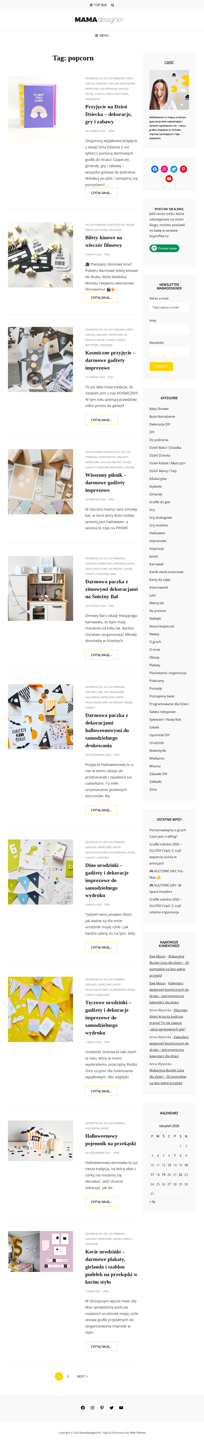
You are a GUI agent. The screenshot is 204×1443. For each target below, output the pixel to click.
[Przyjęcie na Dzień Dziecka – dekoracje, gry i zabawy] (40, 108)
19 (163, 1174)
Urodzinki (115, 230)
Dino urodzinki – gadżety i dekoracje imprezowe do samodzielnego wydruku (107, 880)
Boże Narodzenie (162, 416)
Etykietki (155, 486)
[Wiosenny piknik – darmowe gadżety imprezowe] (40, 481)
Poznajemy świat (162, 696)
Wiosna (129, 467)
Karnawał (119, 563)
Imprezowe (92, 88)
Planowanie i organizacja (167, 673)
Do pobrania (117, 78)
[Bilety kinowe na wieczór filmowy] (40, 254)
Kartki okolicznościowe (166, 572)
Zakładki (155, 781)
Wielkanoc (117, 467)
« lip (152, 1201)
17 (152, 1174)
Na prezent (114, 462)
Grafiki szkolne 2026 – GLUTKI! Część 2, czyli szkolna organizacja (165, 905)
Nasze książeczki (161, 626)
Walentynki (157, 750)
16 (186, 1165)
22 (180, 1174)
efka (111, 131)
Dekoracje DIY (94, 78)
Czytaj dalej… (104, 194)
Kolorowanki (108, 88)
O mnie (154, 649)
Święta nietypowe (117, 94)
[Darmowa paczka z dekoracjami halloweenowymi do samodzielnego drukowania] (40, 716)
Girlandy (102, 83)
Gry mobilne (158, 525)
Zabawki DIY (92, 99)
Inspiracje (156, 548)
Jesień (153, 556)
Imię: (153, 320)
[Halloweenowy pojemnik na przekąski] (40, 1140)
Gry (111, 83)
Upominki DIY (159, 735)
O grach (155, 642)
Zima (113, 574)
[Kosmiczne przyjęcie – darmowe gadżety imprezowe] (40, 359)
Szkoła (154, 727)
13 (169, 1165)
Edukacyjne (157, 478)
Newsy (154, 634)
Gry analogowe (125, 83)
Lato (103, 462)
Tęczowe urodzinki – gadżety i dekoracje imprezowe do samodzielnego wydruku (108, 1018)
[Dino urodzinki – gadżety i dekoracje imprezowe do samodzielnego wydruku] (40, 872)
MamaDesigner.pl (90, 1432)
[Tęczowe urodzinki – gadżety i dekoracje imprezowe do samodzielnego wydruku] (40, 1009)
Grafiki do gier (160, 502)
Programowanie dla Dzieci (169, 704)
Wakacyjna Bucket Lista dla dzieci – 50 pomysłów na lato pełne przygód (167, 1076)
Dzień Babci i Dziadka (165, 447)
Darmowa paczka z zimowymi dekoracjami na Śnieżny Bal (111, 589)
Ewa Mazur (157, 956)
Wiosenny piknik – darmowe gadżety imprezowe (105, 482)
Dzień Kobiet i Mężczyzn (167, 463)
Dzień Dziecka (116, 224)
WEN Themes (138, 1432)
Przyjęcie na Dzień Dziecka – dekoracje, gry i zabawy (108, 114)
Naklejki (123, 88)
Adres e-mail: (159, 298)
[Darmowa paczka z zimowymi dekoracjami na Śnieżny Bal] (40, 588)
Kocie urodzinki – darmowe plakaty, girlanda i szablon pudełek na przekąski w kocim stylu (111, 1267)
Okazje (89, 94)
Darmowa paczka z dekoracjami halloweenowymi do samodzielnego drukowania (107, 730)
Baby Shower (93, 452)
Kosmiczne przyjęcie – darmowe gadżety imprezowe (110, 360)
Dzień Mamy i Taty (163, 471)
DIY (106, 78)
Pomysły (155, 688)
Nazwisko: (156, 342)
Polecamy (156, 680)
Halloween (92, 697)
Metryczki (156, 603)
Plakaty (100, 94)
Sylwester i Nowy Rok (165, 719)
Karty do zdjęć (160, 579)
